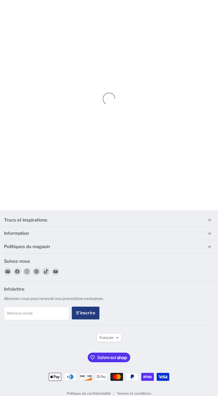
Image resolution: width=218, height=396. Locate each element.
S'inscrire (85, 312)
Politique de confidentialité (89, 393)
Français (107, 337)
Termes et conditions (134, 393)
